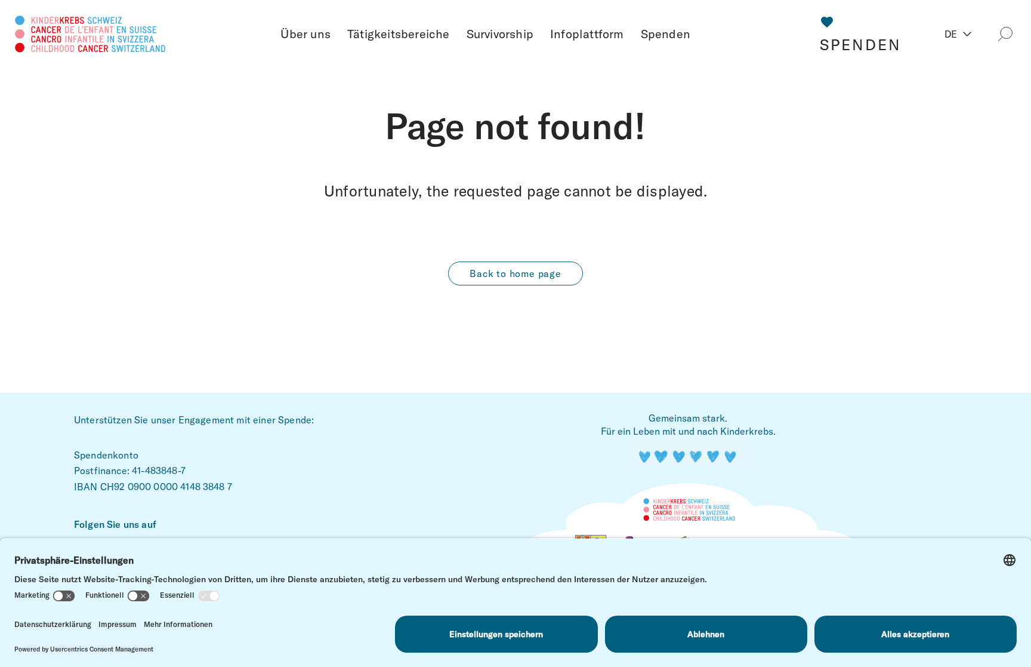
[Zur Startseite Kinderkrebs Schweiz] (90, 32)
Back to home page (515, 273)
